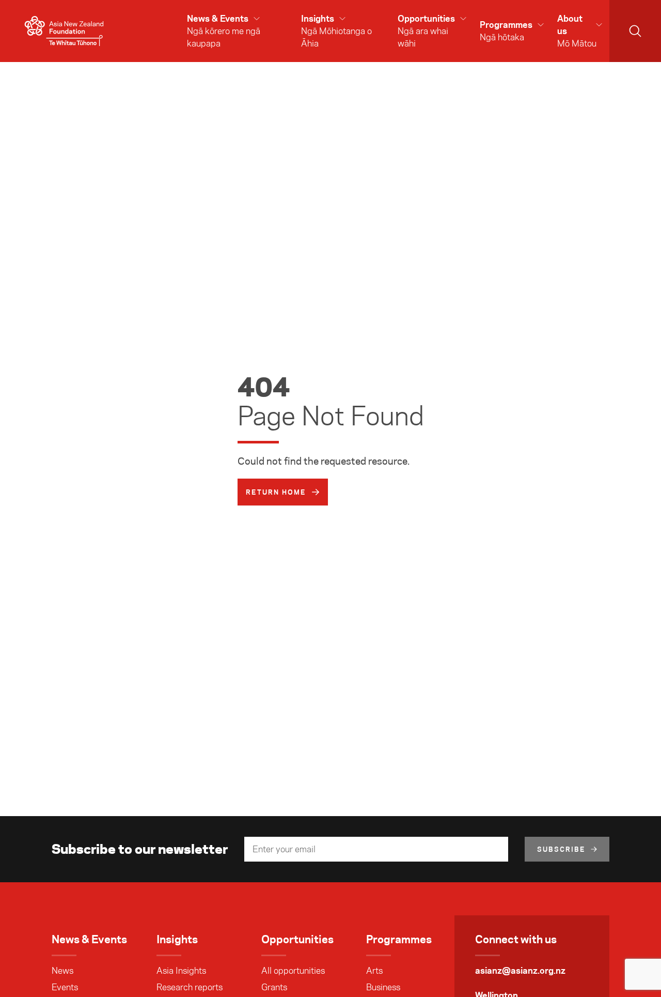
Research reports (189, 987)
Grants (274, 987)
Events (65, 987)
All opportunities (293, 970)
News (62, 970)
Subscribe (561, 849)
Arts (374, 970)
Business (383, 987)
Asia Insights (181, 970)
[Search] (635, 31)
